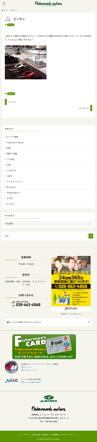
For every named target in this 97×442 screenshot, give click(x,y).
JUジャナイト (27, 367)
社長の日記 (36, 435)
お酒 (8, 164)
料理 (8, 148)
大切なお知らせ (13, 192)
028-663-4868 (51, 421)
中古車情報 (55, 435)
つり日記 (10, 159)
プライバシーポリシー (68, 435)
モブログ (10, 25)
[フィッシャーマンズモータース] (48, 4)
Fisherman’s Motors (15, 142)
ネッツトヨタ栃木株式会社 (31, 382)
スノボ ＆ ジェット (15, 181)
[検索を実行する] (90, 236)
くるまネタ (11, 170)
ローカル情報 (12, 136)
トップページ (25, 435)
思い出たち (11, 187)
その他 (9, 198)
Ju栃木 (10, 175)
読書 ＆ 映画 (12, 153)
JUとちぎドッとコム (29, 370)
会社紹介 (45, 435)
